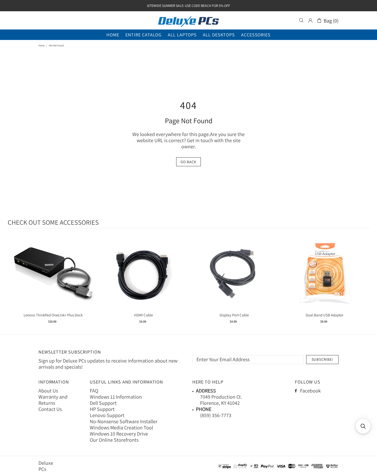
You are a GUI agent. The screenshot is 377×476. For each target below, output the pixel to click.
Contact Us (50, 409)
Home (41, 45)
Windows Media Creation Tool (121, 428)
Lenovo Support (107, 415)
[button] (363, 426)
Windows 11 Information (116, 397)
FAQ (94, 391)
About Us (48, 391)
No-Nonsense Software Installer (123, 421)
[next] (364, 282)
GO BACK (188, 161)
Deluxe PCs (188, 20)
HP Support (102, 409)
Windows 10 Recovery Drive (119, 434)
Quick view (53, 278)
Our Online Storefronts (114, 440)
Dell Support (103, 403)
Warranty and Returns (52, 400)
